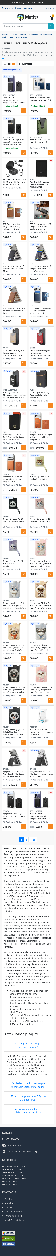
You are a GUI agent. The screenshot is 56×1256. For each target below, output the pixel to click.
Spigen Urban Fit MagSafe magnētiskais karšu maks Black (14, 816)
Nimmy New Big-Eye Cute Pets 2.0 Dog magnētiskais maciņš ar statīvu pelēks (41, 647)
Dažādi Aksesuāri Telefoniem (40, 34)
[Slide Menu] (5, 18)
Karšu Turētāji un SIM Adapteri (15, 37)
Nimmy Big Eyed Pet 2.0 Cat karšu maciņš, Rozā (40, 520)
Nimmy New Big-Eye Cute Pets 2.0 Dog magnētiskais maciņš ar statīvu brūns (14, 647)
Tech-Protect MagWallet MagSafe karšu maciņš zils (41, 98)
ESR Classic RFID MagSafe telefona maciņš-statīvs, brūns (14, 310)
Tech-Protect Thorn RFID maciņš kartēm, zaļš (40, 141)
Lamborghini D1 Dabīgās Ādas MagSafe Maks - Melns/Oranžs (40, 395)
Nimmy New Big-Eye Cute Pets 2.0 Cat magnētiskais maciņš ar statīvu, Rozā (41, 563)
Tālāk (32, 839)
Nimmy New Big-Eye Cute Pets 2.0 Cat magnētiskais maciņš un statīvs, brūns (41, 605)
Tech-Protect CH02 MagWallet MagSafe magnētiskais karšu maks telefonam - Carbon (40, 816)
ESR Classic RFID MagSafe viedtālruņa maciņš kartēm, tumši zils (40, 310)
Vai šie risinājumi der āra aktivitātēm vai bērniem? (28, 1110)
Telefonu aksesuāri (18, 34)
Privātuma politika (13, 1215)
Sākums (5, 34)
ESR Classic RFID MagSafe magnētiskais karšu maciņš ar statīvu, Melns (41, 268)
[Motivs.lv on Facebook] (8, 1244)
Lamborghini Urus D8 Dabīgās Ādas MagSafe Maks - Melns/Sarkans (12, 437)
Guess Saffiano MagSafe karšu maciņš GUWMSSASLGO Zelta (13, 353)
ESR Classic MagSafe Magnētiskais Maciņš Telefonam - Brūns (12, 226)
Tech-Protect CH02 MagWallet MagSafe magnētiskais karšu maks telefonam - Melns (14, 100)
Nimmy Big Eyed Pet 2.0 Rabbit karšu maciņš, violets (13, 563)
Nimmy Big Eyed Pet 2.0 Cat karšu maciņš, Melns (13, 520)
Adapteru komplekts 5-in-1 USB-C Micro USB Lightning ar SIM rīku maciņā (14, 182)
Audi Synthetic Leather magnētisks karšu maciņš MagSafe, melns (40, 184)
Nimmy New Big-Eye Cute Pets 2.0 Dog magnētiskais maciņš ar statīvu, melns (14, 689)
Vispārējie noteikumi (14, 1220)
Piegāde (8, 1199)
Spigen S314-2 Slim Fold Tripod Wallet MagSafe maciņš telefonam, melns (13, 774)
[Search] (51, 26)
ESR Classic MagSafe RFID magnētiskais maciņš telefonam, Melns (40, 226)
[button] (49, 8)
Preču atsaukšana (13, 1211)
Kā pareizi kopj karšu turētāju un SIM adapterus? (28, 1098)
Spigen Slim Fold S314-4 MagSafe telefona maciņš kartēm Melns (40, 774)
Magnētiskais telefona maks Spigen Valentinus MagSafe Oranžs (13, 479)
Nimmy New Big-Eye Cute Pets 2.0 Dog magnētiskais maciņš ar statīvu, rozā (41, 689)
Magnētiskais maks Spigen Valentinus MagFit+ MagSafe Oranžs (41, 437)
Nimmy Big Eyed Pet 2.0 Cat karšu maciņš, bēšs (40, 478)
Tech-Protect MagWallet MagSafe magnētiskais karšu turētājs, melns (13, 142)
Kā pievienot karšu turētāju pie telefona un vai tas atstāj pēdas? (28, 1085)
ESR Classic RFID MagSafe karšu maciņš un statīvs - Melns (14, 268)
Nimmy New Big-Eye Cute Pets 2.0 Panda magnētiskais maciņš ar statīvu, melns (14, 732)
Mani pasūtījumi (25, 8)
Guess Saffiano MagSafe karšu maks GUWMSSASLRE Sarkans (40, 353)
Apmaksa (9, 1203)
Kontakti (9, 8)
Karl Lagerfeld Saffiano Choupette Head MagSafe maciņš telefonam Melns (14, 395)
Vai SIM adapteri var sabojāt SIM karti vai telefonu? (28, 1045)
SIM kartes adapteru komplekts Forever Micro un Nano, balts (40, 732)
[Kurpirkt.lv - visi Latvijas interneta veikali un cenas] (8, 1239)
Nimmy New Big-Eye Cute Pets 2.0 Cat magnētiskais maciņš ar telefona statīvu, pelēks (14, 605)
